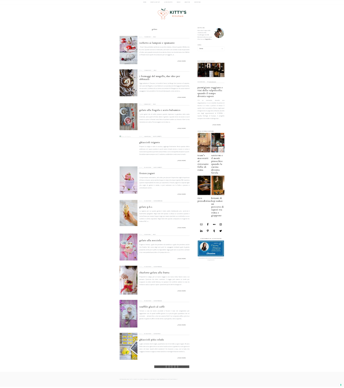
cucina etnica (157, 333)
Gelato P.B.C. (146, 206)
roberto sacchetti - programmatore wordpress (338, 387)
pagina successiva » (183, 367)
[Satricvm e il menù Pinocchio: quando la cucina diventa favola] (217, 143)
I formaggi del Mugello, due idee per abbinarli (159, 78)
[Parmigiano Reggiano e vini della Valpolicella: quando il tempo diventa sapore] (211, 70)
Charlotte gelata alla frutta (154, 272)
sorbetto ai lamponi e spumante (157, 42)
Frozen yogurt (147, 173)
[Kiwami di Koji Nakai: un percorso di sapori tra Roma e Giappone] (217, 186)
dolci (154, 36)
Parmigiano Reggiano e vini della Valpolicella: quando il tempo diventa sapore (210, 92)
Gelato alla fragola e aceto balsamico (159, 110)
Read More (182, 61)
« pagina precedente (160, 367)
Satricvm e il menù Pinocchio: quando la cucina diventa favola (217, 164)
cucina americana (158, 200)
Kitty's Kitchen (172, 14)
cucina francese (158, 266)
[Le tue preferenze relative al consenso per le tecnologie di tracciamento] (341, 385)
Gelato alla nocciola (150, 240)
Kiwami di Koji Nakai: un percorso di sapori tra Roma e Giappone (217, 207)
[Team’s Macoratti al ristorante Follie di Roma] (204, 143)
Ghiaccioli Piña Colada (151, 339)
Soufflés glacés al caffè (152, 306)
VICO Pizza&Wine (204, 199)
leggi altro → (208, 39)
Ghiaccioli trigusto (149, 142)
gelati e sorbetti (157, 136)
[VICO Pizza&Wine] (204, 186)
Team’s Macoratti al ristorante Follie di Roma (203, 162)
